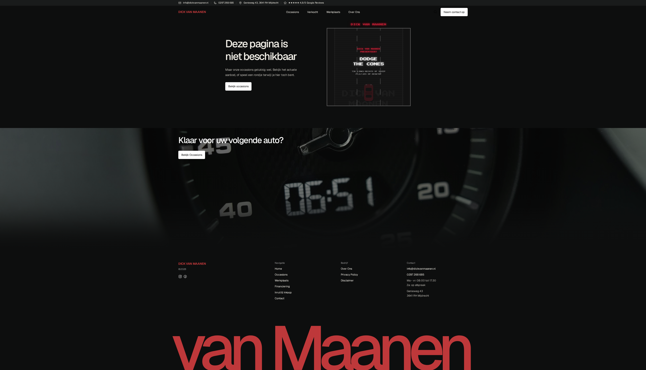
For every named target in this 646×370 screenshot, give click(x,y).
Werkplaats (333, 12)
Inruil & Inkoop (283, 292)
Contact (279, 298)
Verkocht (312, 12)
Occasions (292, 12)
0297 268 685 (415, 274)
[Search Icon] (435, 12)
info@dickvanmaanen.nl (421, 268)
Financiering (282, 286)
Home (278, 268)
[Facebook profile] (185, 276)
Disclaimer (347, 280)
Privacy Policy (349, 274)
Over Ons (354, 12)
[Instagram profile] (180, 276)
